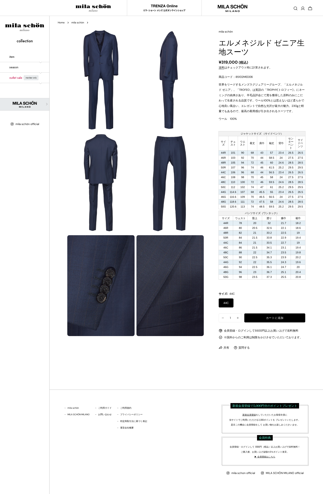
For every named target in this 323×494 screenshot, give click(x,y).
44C (226, 303)
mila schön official (27, 124)
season (13, 67)
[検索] (295, 8)
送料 (221, 67)
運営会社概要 (127, 427)
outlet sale (23, 78)
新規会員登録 (249, 415)
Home (61, 22)
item (11, 57)
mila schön (77, 22)
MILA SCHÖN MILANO (78, 414)
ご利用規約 (125, 407)
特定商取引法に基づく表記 (133, 421)
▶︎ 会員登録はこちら (264, 456)
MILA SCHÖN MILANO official (285, 473)
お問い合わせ (105, 414)
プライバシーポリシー (131, 414)
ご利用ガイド (105, 407)
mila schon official (243, 473)
